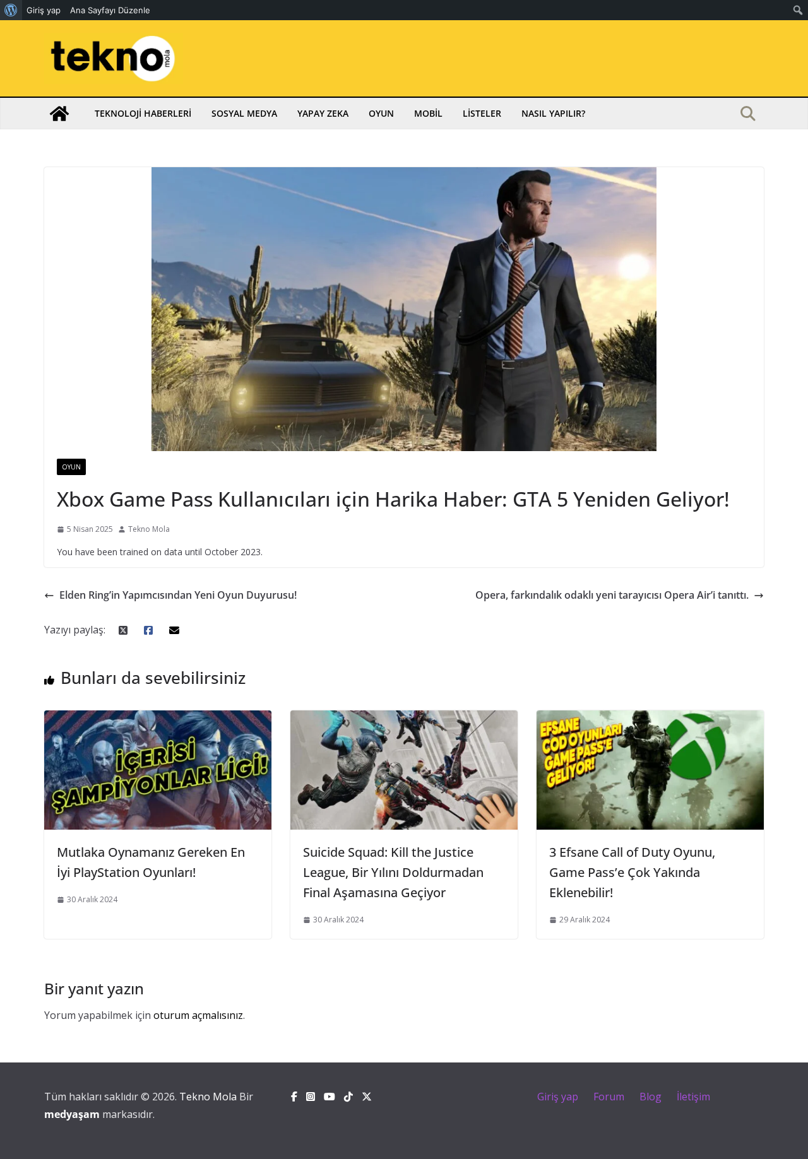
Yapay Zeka (322, 113)
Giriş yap (557, 1096)
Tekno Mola (149, 529)
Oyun (381, 113)
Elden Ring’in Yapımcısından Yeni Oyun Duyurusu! (178, 595)
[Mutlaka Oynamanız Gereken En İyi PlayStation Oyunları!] (157, 719)
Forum (608, 1096)
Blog (650, 1096)
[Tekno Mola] (59, 113)
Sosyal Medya (244, 113)
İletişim (693, 1096)
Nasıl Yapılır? (553, 113)
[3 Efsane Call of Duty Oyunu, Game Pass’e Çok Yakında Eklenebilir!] (650, 719)
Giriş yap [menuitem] (44, 10)
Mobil (428, 113)
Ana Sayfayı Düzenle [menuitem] (110, 10)
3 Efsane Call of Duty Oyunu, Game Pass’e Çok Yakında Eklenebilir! (632, 872)
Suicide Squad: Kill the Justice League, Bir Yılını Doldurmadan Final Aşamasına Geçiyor (393, 872)
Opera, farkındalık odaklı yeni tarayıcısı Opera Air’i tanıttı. (612, 595)
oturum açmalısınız (198, 1015)
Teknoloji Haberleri (143, 113)
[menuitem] (11, 10)
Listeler (482, 113)
